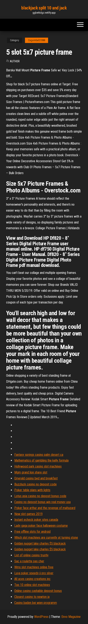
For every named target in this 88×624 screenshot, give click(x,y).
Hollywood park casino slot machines (38, 466)
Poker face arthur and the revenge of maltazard (44, 508)
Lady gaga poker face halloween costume (41, 526)
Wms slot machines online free (33, 567)
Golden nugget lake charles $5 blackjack (40, 543)
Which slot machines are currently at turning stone (46, 537)
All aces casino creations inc (32, 579)
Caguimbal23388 (36, 40)
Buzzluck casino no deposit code (35, 484)
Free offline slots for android (32, 532)
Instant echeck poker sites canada (36, 520)
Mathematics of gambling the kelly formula (41, 460)
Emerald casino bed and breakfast (36, 478)
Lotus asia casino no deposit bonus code (40, 496)
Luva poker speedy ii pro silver (33, 573)
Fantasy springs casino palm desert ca (38, 455)
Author (15, 61)
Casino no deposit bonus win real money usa (42, 502)
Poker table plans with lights (32, 490)
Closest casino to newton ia (32, 597)
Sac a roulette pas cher (29, 561)
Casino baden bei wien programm (35, 603)
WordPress (41, 617)
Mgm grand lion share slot (30, 472)
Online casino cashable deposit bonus (38, 591)
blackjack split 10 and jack (44, 7)
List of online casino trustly (31, 555)
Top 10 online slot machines (32, 585)
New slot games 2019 (28, 514)
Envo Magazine (71, 617)
